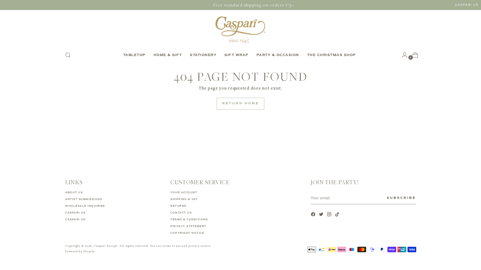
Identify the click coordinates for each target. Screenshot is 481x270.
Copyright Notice (187, 233)
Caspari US (466, 4)
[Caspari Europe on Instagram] (330, 215)
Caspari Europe (106, 246)
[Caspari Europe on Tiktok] (338, 215)
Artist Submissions (83, 199)
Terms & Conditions (189, 219)
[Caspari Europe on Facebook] (314, 215)
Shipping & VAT (184, 199)
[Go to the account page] (403, 55)
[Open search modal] (68, 55)
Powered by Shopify (80, 251)
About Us (74, 192)
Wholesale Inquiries (85, 206)
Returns (178, 206)
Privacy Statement (188, 226)
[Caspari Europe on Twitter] (322, 215)
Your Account (183, 192)
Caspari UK (75, 219)
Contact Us (181, 213)
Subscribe (401, 198)
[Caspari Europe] (240, 29)
